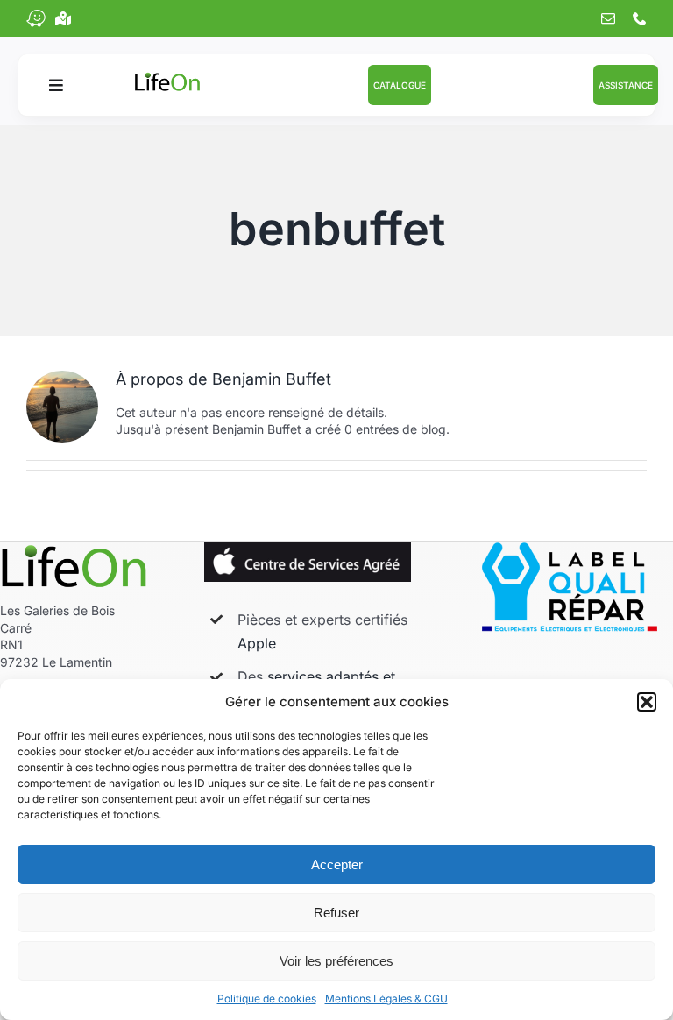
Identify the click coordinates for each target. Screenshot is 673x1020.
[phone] (640, 18)
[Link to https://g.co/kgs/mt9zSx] (63, 18)
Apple (256, 643)
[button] (646, 702)
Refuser (336, 912)
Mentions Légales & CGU (386, 998)
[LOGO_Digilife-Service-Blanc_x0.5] (74, 547)
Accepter (337, 864)
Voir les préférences (336, 960)
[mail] (608, 18)
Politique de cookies (266, 998)
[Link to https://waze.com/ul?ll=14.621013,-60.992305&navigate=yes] (36, 18)
